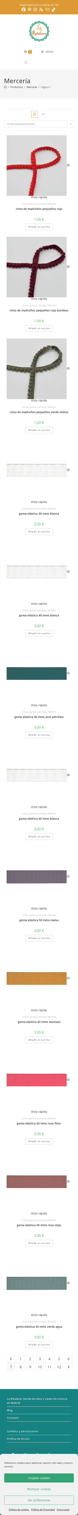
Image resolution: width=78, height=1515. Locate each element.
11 (49, 1366)
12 (59, 1366)
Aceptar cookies (39, 1478)
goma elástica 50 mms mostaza (39, 1022)
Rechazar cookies (39, 1489)
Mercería (51, 203)
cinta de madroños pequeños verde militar (39, 412)
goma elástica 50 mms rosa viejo (39, 1225)
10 (40, 1366)
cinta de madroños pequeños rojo (39, 209)
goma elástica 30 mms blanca (39, 513)
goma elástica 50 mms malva (39, 920)
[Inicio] (5, 87)
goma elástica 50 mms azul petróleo (39, 717)
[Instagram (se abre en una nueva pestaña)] (35, 10)
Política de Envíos (18, 1439)
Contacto (13, 1418)
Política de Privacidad (43, 1509)
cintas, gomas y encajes (34, 203)
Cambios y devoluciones (22, 1431)
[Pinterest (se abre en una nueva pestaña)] (29, 10)
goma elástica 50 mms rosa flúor (39, 1123)
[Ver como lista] (43, 114)
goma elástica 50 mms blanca (39, 818)
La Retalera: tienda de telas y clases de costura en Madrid (37, 1401)
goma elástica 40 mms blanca (39, 615)
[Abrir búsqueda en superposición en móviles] (40, 62)
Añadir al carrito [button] (39, 226)
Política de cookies (19, 1509)
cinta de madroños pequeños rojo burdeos (39, 310)
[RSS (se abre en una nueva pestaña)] (41, 10)
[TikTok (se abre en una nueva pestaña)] (54, 10)
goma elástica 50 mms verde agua (39, 1327)
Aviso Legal (63, 1509)
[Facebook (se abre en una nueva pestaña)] (24, 10)
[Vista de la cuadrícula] (34, 114)
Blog (10, 1410)
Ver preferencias (39, 1500)
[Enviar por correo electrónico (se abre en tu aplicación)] (47, 9)
